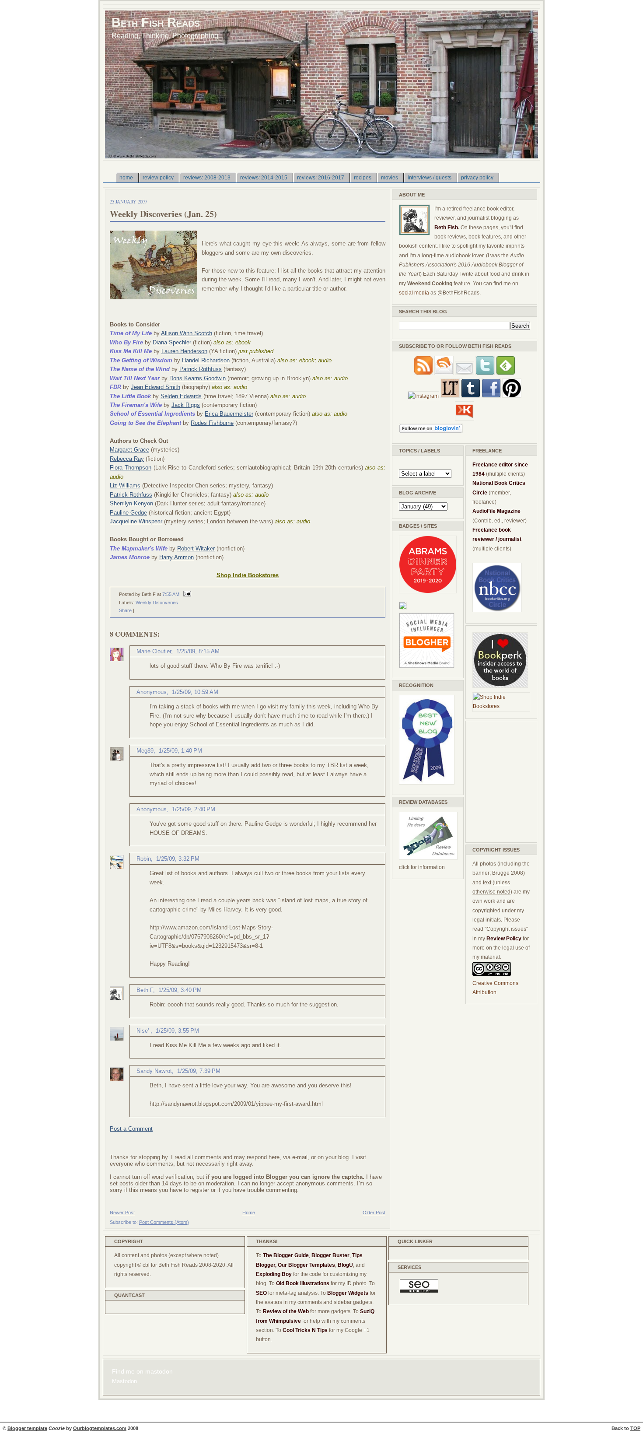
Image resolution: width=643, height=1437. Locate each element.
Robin (143, 858)
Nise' (143, 1030)
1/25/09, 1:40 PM (180, 750)
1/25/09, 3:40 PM (180, 990)
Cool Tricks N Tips (305, 1330)
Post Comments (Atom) (164, 1222)
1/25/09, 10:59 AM (195, 692)
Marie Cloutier (153, 651)
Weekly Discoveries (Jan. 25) (163, 213)
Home (248, 1212)
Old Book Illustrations (302, 1283)
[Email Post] (186, 594)
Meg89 (145, 750)
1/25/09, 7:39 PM (198, 1071)
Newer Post (122, 1212)
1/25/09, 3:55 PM (177, 1030)
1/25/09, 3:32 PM (177, 858)
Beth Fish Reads (156, 22)
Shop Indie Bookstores (248, 575)
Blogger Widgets (347, 1293)
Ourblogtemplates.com (99, 1428)
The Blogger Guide (286, 1255)
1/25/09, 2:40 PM (193, 809)
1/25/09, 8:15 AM (198, 651)
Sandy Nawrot (154, 1071)
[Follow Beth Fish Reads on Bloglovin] (431, 431)
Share (125, 610)
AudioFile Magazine (496, 511)
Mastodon (124, 1381)
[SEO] (419, 1291)
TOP (635, 1428)
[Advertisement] (498, 780)
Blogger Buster (330, 1255)
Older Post (374, 1212)
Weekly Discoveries (157, 602)
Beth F (144, 990)
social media (414, 293)
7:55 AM (170, 594)
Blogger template (27, 1428)
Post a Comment (131, 1128)
